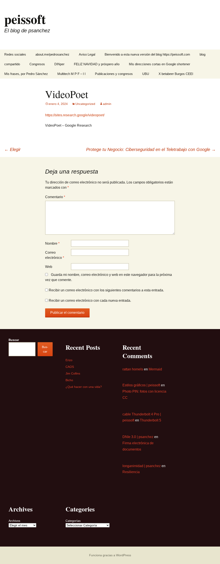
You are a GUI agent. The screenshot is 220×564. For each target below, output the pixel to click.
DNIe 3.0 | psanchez (137, 437)
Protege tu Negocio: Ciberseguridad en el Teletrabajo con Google (151, 149)
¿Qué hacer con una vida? (84, 386)
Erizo (69, 360)
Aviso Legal (87, 54)
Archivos (14, 520)
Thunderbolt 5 (150, 420)
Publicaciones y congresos (114, 74)
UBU (145, 74)
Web (48, 267)
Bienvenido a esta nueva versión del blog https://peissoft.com (147, 54)
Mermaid (155, 369)
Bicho (69, 380)
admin (107, 104)
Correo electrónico (54, 255)
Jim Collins (73, 373)
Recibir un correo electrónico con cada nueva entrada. (90, 300)
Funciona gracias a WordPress (110, 555)
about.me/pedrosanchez (52, 54)
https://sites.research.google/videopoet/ (74, 115)
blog (202, 54)
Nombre (52, 243)
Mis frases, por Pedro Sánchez (26, 74)
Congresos (37, 64)
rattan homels (132, 369)
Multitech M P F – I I (71, 74)
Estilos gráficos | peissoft (141, 385)
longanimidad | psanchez (141, 466)
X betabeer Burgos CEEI (176, 74)
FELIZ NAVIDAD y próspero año (96, 64)
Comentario (55, 197)
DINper (59, 64)
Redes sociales (15, 54)
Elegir (12, 149)
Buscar (14, 340)
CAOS (70, 366)
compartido (12, 64)
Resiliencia (131, 472)
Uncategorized (85, 104)
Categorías (73, 520)
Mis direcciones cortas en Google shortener (159, 64)
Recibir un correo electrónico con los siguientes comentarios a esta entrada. (106, 290)
